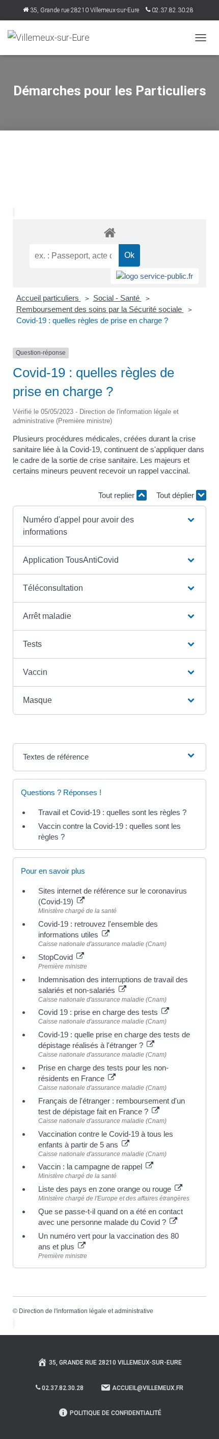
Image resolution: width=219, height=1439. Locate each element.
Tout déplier (176, 495)
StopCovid (56, 957)
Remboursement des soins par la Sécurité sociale (100, 309)
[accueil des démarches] (109, 232)
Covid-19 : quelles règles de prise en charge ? (92, 320)
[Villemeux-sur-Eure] (52, 37)
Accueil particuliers (48, 298)
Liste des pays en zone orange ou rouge (105, 1189)
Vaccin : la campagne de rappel (91, 1166)
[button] (109, 526)
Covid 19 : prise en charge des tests (99, 1012)
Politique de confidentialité (115, 1413)
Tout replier (117, 495)
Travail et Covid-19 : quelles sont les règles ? (112, 812)
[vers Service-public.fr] (155, 276)
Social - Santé (117, 298)
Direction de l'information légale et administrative (86, 1311)
